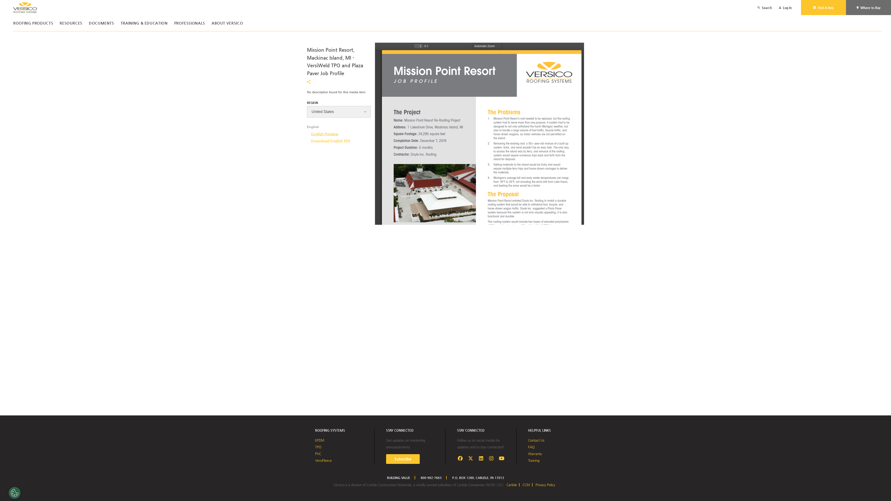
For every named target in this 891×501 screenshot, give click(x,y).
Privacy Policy (545, 485)
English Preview (324, 134)
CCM (526, 485)
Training (533, 460)
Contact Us (536, 440)
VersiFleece (323, 460)
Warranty (535, 454)
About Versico (227, 23)
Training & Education (144, 23)
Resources (71, 23)
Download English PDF (331, 141)
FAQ (531, 447)
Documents (101, 23)
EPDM (319, 440)
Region (312, 102)
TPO (318, 447)
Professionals (189, 23)
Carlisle (512, 485)
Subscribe (402, 459)
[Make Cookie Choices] (14, 493)
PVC (318, 454)
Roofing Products (33, 23)
